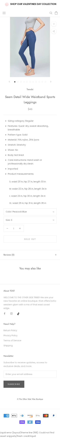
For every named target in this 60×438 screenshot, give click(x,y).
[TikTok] (18, 313)
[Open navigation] (4, 13)
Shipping (8, 345)
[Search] (51, 13)
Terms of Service (12, 340)
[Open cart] (56, 12)
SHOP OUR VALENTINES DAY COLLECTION (33, 4)
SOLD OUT (30, 239)
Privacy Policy (10, 335)
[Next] (50, 81)
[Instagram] (11, 313)
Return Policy (10, 330)
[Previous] (9, 81)
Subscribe (14, 384)
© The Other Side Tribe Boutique (30, 399)
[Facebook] (4, 313)
